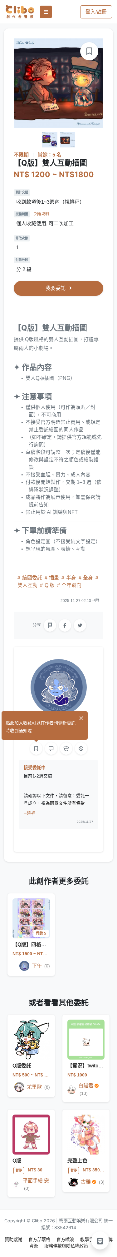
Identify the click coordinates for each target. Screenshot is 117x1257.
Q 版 (49, 585)
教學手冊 (89, 1239)
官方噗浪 (65, 1239)
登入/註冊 (96, 11)
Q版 (16, 1160)
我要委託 (56, 288)
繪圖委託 (32, 577)
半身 (71, 577)
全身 (88, 577)
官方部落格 (39, 1239)
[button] (100, 1240)
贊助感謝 (14, 1239)
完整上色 (77, 1160)
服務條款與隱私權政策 (66, 1246)
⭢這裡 (30, 813)
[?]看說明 (41, 214)
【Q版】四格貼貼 (31, 944)
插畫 (54, 577)
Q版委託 (21, 1065)
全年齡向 (70, 585)
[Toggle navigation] (46, 12)
